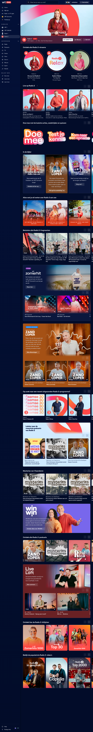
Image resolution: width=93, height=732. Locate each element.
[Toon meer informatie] (43, 90)
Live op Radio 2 (29, 86)
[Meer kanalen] (18, 24)
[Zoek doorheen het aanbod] (18, 41)
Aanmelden (85, 2)
